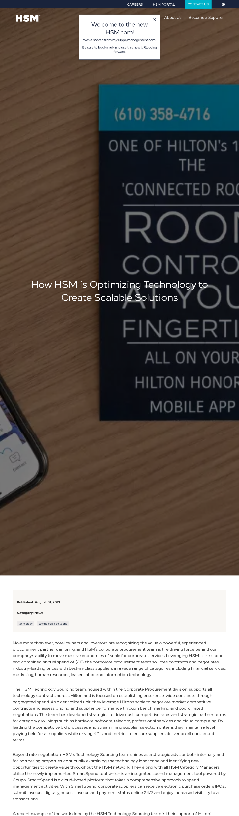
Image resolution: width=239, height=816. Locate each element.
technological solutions (53, 623)
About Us (172, 17)
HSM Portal (164, 4)
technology (25, 623)
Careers (135, 4)
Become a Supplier (206, 17)
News (38, 612)
